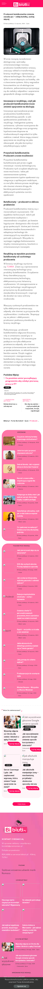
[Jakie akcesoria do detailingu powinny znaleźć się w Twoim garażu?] (9, 648)
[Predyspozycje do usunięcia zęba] (9, 677)
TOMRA (10, 267)
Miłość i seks (22, 521)
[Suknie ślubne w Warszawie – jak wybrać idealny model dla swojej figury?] (31, 916)
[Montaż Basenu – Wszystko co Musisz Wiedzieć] (9, 691)
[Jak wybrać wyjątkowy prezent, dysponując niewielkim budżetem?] (11, 916)
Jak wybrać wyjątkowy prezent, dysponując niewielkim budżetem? (10, 927)
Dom (19, 668)
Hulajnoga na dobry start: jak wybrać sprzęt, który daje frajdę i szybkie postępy (28, 497)
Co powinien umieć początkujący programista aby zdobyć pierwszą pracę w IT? (21, 381)
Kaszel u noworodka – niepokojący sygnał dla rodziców (26, 480)
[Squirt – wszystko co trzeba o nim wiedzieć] (9, 633)
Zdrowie (20, 445)
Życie (28, 23)
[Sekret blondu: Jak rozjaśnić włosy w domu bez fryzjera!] (9, 468)
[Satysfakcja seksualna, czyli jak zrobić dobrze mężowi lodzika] (9, 516)
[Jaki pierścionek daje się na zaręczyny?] (9, 554)
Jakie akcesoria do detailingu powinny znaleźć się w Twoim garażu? (27, 645)
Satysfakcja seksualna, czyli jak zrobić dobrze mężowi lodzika (28, 513)
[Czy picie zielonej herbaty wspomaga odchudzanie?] (9, 441)
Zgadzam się (21, 986)
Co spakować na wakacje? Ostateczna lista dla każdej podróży (27, 529)
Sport (20, 505)
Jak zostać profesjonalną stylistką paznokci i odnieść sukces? (28, 580)
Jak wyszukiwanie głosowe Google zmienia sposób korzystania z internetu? (30, 740)
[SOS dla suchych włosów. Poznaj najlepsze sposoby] (9, 568)
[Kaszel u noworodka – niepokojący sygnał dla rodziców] (9, 483)
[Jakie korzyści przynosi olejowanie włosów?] (9, 454)
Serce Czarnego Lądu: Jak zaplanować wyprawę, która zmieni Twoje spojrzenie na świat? (11, 778)
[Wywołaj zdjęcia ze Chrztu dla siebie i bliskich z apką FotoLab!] (12, 722)
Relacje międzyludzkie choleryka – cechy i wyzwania (26, 596)
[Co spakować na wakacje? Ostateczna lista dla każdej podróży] (9, 532)
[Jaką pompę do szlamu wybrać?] (9, 663)
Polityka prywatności (11, 850)
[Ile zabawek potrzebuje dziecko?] (31, 890)
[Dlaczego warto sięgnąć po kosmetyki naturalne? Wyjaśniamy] (11, 890)
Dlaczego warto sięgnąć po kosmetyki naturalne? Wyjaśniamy (11, 902)
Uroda (20, 459)
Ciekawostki (29, 727)
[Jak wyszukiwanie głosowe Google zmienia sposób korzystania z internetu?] (8, 961)
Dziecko (20, 489)
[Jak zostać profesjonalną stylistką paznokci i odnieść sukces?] (9, 583)
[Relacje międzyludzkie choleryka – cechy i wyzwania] (9, 599)
